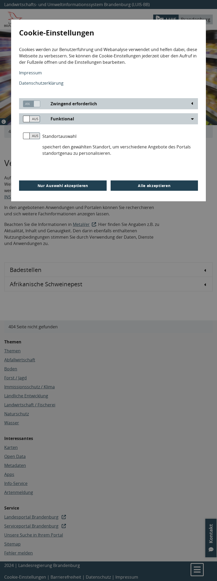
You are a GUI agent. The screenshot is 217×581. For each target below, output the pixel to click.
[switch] (29, 104)
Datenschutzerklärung (41, 83)
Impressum (30, 73)
